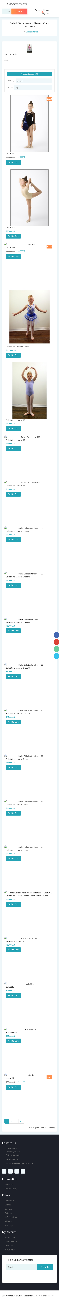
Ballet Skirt (10, 987)
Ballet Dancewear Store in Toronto (17, 1295)
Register (39, 10)
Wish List (9, 1245)
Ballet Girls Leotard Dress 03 (18, 531)
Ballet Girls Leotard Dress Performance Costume (27, 895)
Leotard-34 (10, 247)
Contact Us (9, 1200)
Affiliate (8, 1221)
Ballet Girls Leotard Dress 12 (18, 804)
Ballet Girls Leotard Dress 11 (18, 759)
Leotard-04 (10, 1078)
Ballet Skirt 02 (11, 1032)
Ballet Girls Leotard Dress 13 (18, 850)
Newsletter (9, 1249)
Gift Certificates (11, 1217)
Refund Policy (11, 1188)
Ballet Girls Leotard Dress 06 (18, 622)
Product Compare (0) (29, 74)
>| (21, 1121)
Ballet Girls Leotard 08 (15, 440)
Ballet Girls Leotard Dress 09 (18, 668)
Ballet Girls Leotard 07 (15, 420)
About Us (9, 1184)
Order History (11, 1241)
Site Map (9, 1225)
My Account (10, 1237)
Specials (8, 1209)
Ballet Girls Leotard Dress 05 (18, 576)
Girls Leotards (32, 31)
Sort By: (11, 80)
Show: (10, 87)
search (19, 11)
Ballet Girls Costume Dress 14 (18, 346)
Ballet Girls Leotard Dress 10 (18, 713)
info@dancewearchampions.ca (19, 1163)
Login (47, 10)
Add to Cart (13, 162)
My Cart (46, 13)
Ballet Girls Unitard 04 (15, 941)
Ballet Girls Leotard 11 (15, 485)
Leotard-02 (10, 153)
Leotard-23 (10, 227)
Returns (8, 1213)
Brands (8, 1204)
